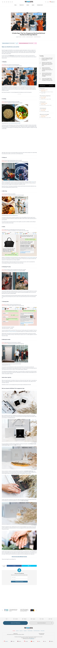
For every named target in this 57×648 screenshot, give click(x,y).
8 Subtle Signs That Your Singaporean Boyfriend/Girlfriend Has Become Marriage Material (28, 33)
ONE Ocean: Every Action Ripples (44, 114)
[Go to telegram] (6, 2)
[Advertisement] (19, 597)
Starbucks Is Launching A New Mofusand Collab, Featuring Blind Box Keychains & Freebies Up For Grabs (47, 64)
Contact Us (21, 630)
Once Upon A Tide (42, 88)
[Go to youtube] (10, 2)
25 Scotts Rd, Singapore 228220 (45, 111)
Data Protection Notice (37, 630)
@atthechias (16, 215)
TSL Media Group (32, 638)
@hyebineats (10, 215)
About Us (17, 630)
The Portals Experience (43, 108)
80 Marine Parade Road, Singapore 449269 (46, 105)
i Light (33, 181)
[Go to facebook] (4, 2)
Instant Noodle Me (11, 123)
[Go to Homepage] (29, 2)
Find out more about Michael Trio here (19, 556)
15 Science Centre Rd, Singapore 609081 (46, 117)
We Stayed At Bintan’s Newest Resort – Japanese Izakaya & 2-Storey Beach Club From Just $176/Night (47, 75)
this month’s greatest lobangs (30, 257)
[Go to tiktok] (12, 2)
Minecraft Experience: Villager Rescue (45, 95)
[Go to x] (2, 2)
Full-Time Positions (30, 630)
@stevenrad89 (18, 123)
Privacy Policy (42, 630)
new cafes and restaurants (12, 331)
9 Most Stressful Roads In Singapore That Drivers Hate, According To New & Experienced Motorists (47, 69)
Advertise (14, 630)
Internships (25, 630)
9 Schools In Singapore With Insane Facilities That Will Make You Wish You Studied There (47, 59)
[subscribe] (51, 623)
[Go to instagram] (8, 2)
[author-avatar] (17, 37)
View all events (51, 85)
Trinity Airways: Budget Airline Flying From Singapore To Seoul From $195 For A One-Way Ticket (47, 79)
